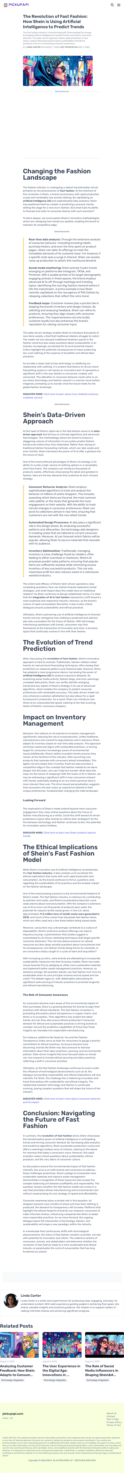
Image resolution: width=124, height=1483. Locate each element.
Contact (111, 1416)
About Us (112, 1413)
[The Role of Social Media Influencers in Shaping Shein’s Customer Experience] (104, 1357)
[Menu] (119, 5)
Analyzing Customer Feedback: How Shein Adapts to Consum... (17, 1370)
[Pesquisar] (112, 5)
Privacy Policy (114, 1422)
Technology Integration (12, 1380)
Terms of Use (114, 1425)
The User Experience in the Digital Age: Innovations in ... (61, 1370)
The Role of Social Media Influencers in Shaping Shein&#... (101, 1370)
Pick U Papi (113, 1419)
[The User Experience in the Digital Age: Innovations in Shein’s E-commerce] (61, 1357)
